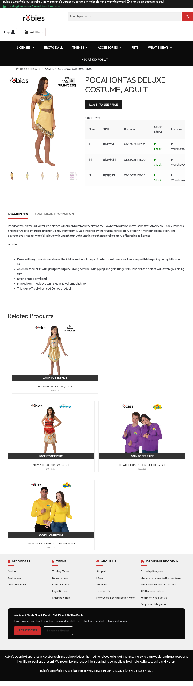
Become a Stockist (58, 630)
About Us (101, 584)
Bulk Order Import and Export (158, 584)
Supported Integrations (155, 604)
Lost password (17, 584)
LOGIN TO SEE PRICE (103, 104)
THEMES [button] (78, 47)
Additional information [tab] (54, 213)
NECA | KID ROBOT (94, 59)
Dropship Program (152, 571)
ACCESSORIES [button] (108, 47)
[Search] (187, 16)
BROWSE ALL (53, 47)
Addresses (14, 578)
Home (23, 68)
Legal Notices (60, 591)
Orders (12, 571)
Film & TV (35, 68)
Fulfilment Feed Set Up (154, 597)
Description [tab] (18, 213)
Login (7, 32)
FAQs (99, 578)
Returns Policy (60, 584)
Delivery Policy (61, 578)
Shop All (101, 571)
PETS (135, 47)
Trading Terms (60, 571)
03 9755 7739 (28, 630)
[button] (72, 81)
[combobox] (124, 16)
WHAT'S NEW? (158, 47)
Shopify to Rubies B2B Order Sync (161, 578)
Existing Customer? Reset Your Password (34, 6)
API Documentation (152, 591)
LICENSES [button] (24, 47)
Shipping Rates (61, 597)
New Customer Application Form (115, 597)
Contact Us (103, 591)
